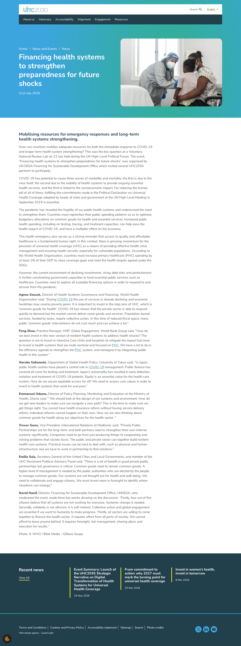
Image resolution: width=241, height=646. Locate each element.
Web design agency (29, 633)
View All (24, 578)
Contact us (214, 629)
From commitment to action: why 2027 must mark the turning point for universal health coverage (145, 575)
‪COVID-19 (65, 299)
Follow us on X (198, 629)
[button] (7, 639)
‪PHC (115, 345)
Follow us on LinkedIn (206, 629)
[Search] (200, 9)
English (211, 9)
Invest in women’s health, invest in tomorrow (195, 571)
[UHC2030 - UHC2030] (35, 9)
